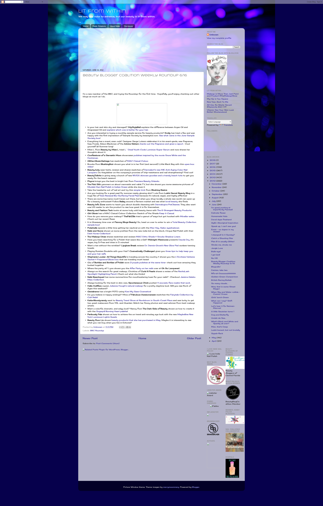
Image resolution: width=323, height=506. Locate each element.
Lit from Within (102, 11)
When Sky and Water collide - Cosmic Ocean (225, 293)
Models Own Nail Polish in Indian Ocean (107, 187)
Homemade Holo (219, 216)
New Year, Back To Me (217, 102)
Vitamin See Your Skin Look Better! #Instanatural (220, 111)
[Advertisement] (142, 47)
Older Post (194, 338)
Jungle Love (217, 248)
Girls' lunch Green (220, 297)
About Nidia (115, 26)
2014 (213, 174)
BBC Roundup (97, 331)
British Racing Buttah (221, 280)
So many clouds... (219, 283)
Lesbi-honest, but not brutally (225, 330)
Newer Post (90, 338)
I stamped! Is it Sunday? (223, 235)
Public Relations (99, 26)
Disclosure (128, 26)
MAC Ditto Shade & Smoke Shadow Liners (158, 236)
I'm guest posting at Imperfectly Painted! (222, 209)
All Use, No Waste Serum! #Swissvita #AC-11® (219, 106)
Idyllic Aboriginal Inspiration (224, 223)
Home (85, 26)
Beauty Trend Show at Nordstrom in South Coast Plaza (144, 300)
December (217, 184)
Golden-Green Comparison (224, 277)
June (214, 205)
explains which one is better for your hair (127, 130)
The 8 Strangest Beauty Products (174, 210)
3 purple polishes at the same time (147, 262)
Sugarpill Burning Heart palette (111, 311)
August (215, 198)
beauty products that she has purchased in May (135, 320)
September (217, 194)
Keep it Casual (166, 213)
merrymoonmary (171, 487)
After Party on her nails (141, 268)
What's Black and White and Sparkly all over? (224, 322)
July (214, 201)
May (214, 338)
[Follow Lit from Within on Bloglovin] (217, 85)
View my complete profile (219, 38)
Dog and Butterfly (220, 315)
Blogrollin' (216, 267)
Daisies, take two (219, 270)
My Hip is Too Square (217, 99)
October (216, 191)
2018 (213, 160)
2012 (213, 181)
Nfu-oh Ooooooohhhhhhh (223, 273)
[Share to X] (125, 327)
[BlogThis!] (122, 327)
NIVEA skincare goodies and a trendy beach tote (157, 175)
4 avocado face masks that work (173, 283)
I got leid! (215, 255)
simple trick (139, 190)
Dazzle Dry (184, 239)
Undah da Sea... (218, 318)
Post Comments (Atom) (107, 343)
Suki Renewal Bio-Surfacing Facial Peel (120, 195)
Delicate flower (218, 213)
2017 (213, 164)
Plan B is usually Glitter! (222, 242)
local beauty (171, 201)
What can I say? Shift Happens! (221, 302)
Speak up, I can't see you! (223, 226)
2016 (213, 167)
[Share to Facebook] (127, 327)
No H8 (214, 258)
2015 (213, 171)
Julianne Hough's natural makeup (126, 286)
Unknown (213, 35)
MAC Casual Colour (137, 161)
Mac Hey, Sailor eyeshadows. (165, 228)
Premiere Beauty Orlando (146, 181)
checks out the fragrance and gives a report (161, 144)
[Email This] (120, 327)
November (217, 187)
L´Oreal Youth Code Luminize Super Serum (147, 149)
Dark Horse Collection (98, 233)
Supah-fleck (217, 333)
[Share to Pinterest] (130, 327)
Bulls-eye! (216, 251)
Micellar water (187, 216)
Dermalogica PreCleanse (167, 204)
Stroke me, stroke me (221, 245)
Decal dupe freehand (221, 220)
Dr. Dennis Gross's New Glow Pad (162, 245)
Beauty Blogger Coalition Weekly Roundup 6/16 (223, 262)
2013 (213, 177)
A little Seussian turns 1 (222, 312)
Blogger (195, 487)
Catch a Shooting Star (222, 238)
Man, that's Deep (219, 327)
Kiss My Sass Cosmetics (138, 291)
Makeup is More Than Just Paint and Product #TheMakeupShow (223, 95)
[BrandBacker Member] (213, 435)
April (214, 341)
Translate (228, 125)
